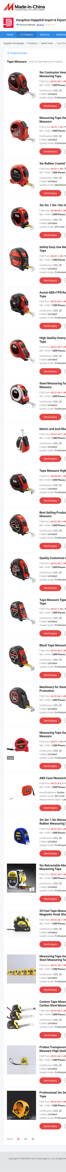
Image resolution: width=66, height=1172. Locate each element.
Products (28, 34)
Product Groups (18, 53)
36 (25, 1138)
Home (10, 34)
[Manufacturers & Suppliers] (24, 7)
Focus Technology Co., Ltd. (42, 1158)
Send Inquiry (50, 105)
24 (18, 1139)
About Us (44, 34)
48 (32, 1138)
